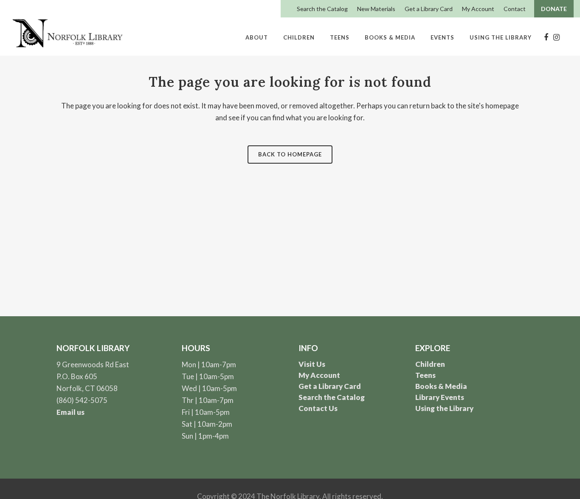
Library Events (439, 397)
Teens (425, 375)
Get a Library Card (429, 8)
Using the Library (444, 408)
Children (430, 364)
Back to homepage (290, 154)
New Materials (376, 8)
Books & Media (441, 386)
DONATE (554, 8)
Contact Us (318, 408)
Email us (70, 412)
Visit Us (311, 364)
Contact (515, 8)
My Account (478, 8)
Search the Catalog (322, 8)
